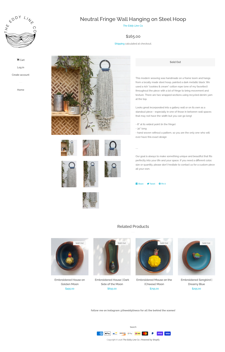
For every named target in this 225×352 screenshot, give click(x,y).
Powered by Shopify (150, 340)
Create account (20, 74)
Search (133, 327)
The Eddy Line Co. (133, 25)
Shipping (120, 43)
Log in (20, 67)
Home (20, 89)
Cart (22, 60)
